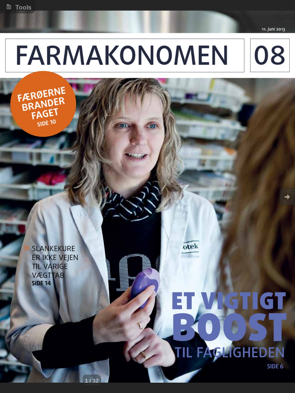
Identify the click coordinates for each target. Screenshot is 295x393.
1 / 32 (92, 381)
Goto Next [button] (287, 196)
